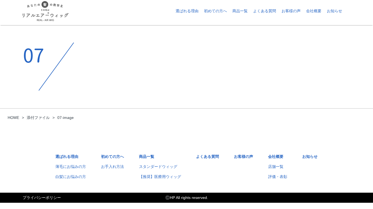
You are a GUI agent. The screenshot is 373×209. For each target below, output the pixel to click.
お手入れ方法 (112, 166)
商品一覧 (240, 11)
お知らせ (334, 11)
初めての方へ (215, 11)
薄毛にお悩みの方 (70, 166)
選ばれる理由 (187, 11)
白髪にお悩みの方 (70, 176)
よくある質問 (264, 11)
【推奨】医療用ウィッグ (160, 176)
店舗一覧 (275, 166)
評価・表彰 (277, 176)
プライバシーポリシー (42, 197)
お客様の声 (291, 11)
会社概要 (313, 11)
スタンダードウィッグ (158, 166)
